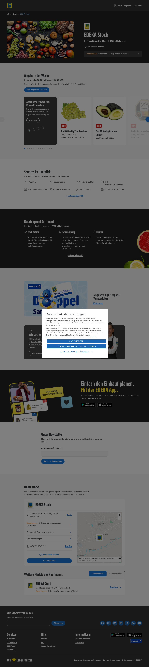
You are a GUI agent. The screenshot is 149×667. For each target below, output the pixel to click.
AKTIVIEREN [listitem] (76, 341)
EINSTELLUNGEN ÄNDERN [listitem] (74, 351)
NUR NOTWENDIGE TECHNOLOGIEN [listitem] (76, 346)
